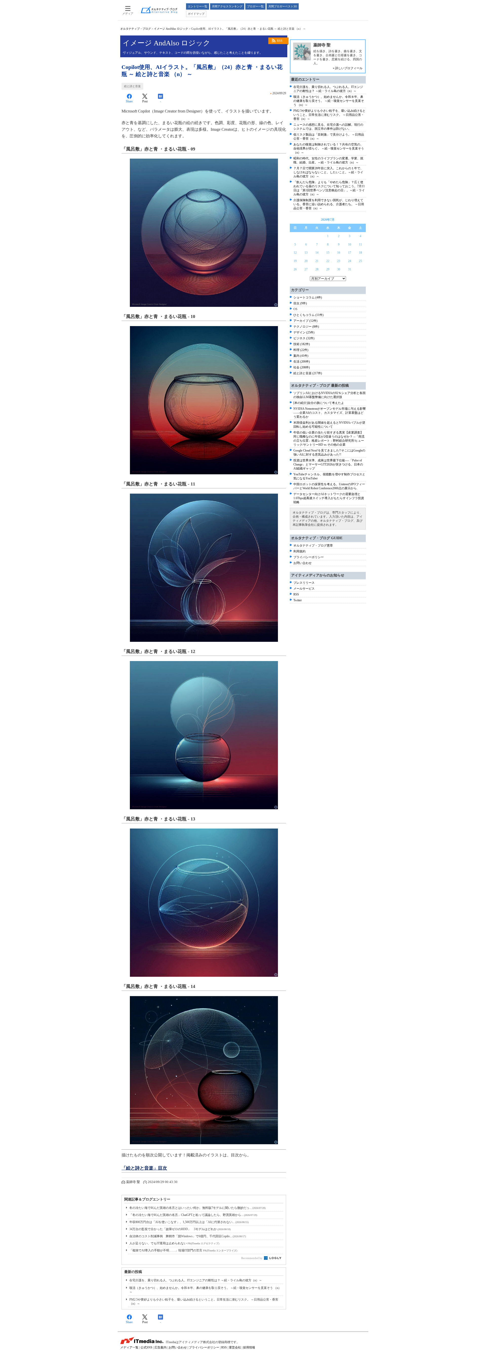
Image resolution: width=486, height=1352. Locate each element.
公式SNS (146, 1347)
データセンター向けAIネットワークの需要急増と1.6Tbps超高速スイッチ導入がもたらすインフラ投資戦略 (328, 498)
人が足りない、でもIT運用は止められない (174, 1243)
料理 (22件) (300, 350)
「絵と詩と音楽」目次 (144, 1168)
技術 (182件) (301, 344)
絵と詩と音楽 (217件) (307, 373)
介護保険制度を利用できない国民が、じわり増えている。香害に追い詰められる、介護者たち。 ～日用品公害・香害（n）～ (328, 204)
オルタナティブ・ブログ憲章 (313, 545)
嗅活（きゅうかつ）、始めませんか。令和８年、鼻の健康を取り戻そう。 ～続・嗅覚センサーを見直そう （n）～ (328, 101)
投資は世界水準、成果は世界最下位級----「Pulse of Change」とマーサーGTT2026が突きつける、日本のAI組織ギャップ (328, 464)
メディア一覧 (129, 1347)
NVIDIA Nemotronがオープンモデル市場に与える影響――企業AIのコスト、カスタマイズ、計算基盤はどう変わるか (329, 413)
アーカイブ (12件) (305, 321)
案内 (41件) (300, 356)
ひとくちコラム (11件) (308, 315)
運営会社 (235, 1347)
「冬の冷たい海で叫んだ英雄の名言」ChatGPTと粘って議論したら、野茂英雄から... (193, 1215)
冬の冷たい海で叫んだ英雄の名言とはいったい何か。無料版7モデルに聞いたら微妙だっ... (197, 1208)
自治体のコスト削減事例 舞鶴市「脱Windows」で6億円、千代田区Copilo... (187, 1236)
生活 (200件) (301, 361)
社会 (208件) (301, 367)
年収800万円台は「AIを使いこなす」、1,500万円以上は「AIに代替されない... (189, 1222)
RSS (279, 41)
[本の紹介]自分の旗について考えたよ (318, 403)
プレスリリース (304, 583)
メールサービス (304, 588)
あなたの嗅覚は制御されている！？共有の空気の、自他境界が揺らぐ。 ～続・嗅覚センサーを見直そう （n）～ (328, 148)
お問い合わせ (302, 563)
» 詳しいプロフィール (347, 68)
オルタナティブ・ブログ (135, 28)
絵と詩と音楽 (132, 86)
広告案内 (160, 1347)
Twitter (297, 600)
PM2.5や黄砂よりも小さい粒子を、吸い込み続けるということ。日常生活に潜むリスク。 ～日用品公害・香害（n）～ (329, 115)
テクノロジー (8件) (306, 326)
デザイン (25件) (303, 332)
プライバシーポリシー (308, 557)
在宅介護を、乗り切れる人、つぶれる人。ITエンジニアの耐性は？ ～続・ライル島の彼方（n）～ (195, 1280)
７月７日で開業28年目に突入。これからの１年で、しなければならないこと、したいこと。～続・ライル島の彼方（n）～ (328, 172)
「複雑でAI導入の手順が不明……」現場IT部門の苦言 (183, 1250)
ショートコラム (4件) (307, 297)
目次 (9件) (300, 303)
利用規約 (299, 551)
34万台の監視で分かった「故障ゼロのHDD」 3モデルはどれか (180, 1229)
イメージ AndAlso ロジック (171, 28)
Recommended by (252, 1258)
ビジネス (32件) (303, 338)
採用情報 (249, 1347)
